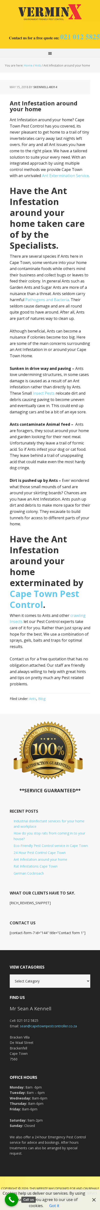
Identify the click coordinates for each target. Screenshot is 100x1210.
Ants (32, 698)
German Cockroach (29, 873)
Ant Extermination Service (65, 175)
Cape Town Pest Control (50, 12)
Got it (54, 1205)
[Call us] (11, 1199)
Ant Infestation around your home (40, 859)
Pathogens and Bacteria (47, 299)
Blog (41, 698)
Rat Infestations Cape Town (36, 866)
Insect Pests (44, 393)
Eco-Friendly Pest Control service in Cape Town (51, 845)
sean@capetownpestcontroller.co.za (48, 1026)
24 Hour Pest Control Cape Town (40, 852)
